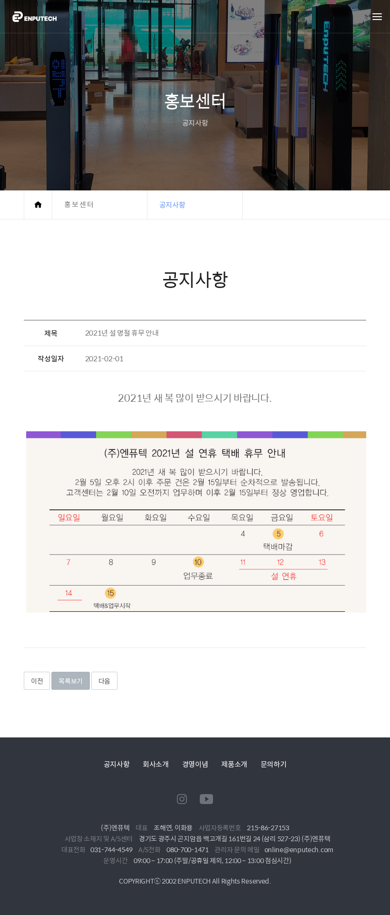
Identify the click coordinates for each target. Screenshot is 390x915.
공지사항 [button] (172, 204)
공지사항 (117, 763)
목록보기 (70, 681)
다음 (104, 681)
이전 (37, 681)
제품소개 (234, 763)
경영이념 (195, 763)
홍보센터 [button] (79, 204)
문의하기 (274, 763)
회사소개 (156, 763)
